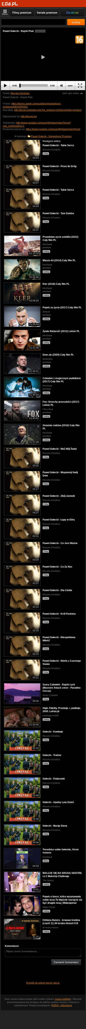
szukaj (76, 22)
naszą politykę (63, 999)
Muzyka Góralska (20, 93)
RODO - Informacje (61, 1005)
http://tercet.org (29, 116)
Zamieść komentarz (66, 962)
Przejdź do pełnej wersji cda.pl (43, 983)
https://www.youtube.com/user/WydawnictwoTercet (53, 129)
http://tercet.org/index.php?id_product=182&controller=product (48, 110)
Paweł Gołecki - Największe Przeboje (51, 136)
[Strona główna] (10, 3)
